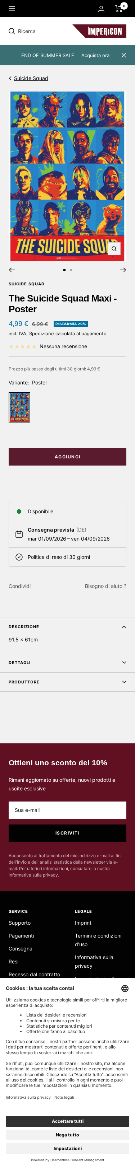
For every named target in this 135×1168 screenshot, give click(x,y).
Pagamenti (21, 936)
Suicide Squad (31, 78)
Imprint (83, 923)
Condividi (20, 586)
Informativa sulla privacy (94, 961)
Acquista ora (95, 55)
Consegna (20, 948)
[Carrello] (119, 8)
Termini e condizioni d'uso (98, 940)
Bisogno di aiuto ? (105, 586)
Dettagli (20, 662)
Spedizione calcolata (52, 333)
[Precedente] (12, 269)
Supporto (20, 923)
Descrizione (24, 626)
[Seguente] (123, 269)
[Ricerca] (58, 31)
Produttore (24, 682)
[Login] (101, 9)
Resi (13, 961)
